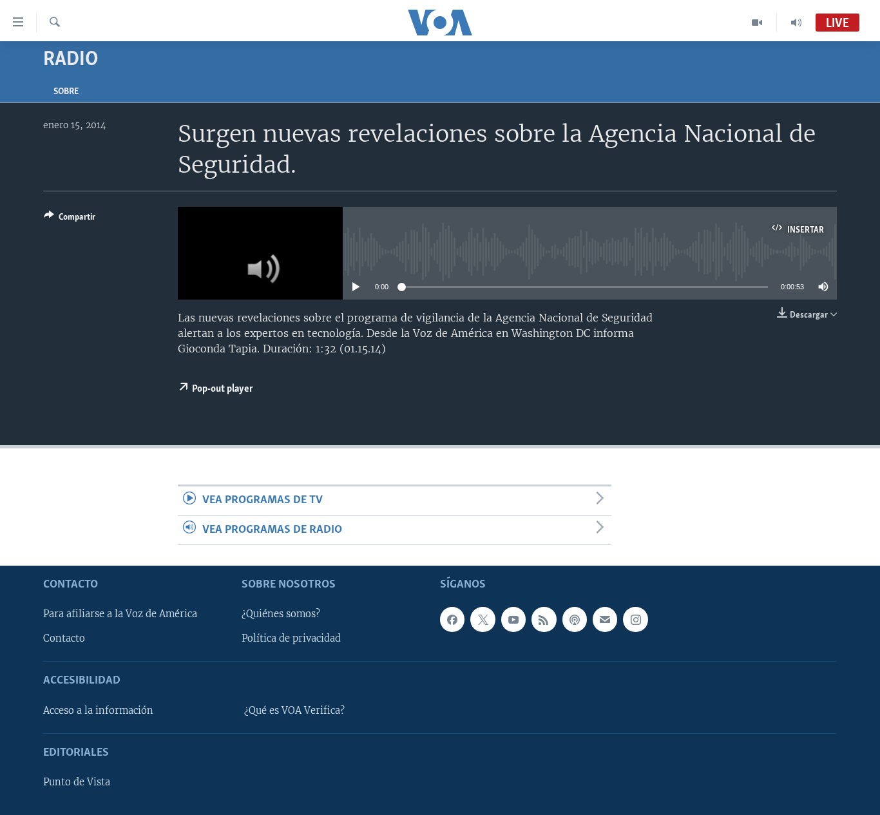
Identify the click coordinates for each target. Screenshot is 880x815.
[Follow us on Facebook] (452, 619)
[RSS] (543, 619)
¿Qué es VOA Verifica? (294, 710)
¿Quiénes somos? (281, 614)
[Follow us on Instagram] (635, 619)
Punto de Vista (76, 782)
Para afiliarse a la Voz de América (120, 614)
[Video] (757, 22)
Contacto (64, 638)
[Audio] (796, 22)
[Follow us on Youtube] (513, 619)
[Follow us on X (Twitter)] (482, 619)
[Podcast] (574, 619)
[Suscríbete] (605, 619)
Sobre (66, 92)
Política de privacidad (291, 638)
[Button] (69, 219)
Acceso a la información (98, 710)
